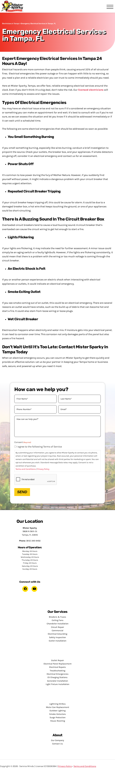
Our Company (57, 740)
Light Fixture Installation (57, 684)
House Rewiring (57, 721)
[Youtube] (34, 589)
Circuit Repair (57, 627)
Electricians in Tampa (10, 24)
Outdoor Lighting (57, 710)
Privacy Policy (43, 469)
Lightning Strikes (57, 704)
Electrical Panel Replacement (58, 663)
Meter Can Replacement (57, 707)
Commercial (57, 630)
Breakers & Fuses (57, 617)
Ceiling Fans (57, 620)
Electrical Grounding (57, 634)
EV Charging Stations (57, 677)
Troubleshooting (57, 670)
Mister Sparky (13, 6)
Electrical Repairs (57, 667)
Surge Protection (57, 717)
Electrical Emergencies (57, 674)
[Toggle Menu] (110, 7)
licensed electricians (91, 89)
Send (22, 492)
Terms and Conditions (26, 469)
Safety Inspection (57, 637)
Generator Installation (57, 681)
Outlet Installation (57, 640)
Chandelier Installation (57, 623)
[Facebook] (25, 589)
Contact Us (57, 743)
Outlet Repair (57, 660)
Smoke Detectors (57, 714)
